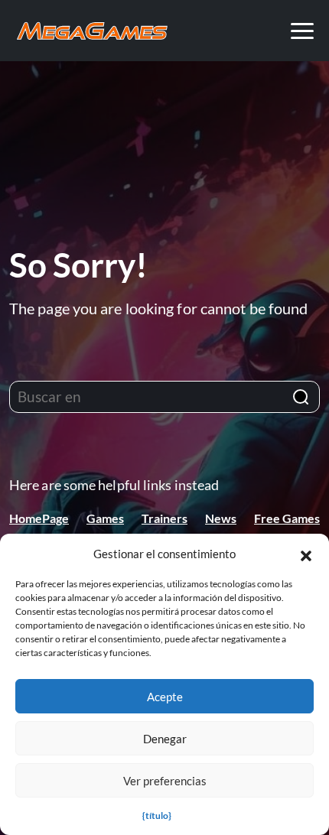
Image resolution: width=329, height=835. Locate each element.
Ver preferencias (165, 781)
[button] (306, 553)
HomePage (39, 518)
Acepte (165, 696)
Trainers (164, 518)
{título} (156, 815)
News (220, 518)
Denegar (165, 739)
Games (105, 518)
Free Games (287, 518)
